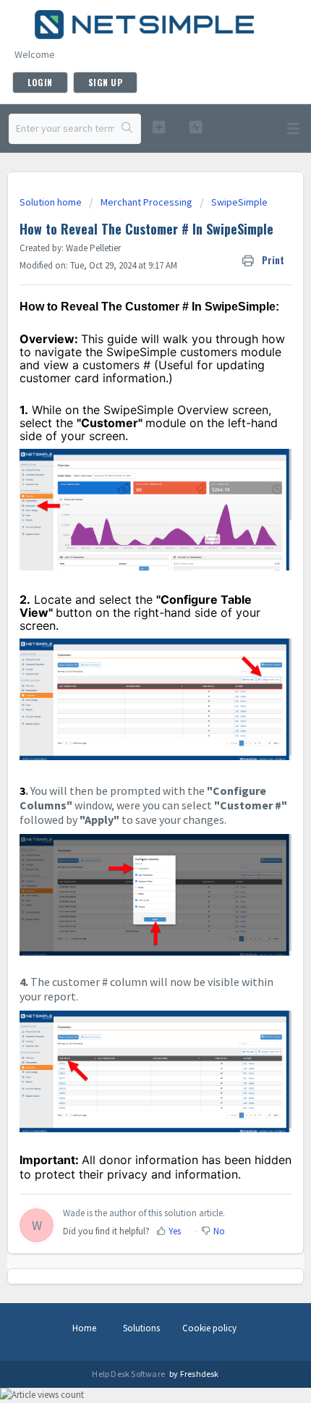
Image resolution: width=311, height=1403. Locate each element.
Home (84, 1328)
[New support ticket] (158, 127)
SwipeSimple (239, 201)
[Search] (127, 128)
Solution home (52, 201)
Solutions (141, 1328)
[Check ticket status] (195, 127)
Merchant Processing (146, 201)
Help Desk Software (129, 1373)
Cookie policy (209, 1328)
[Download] (128, 704)
